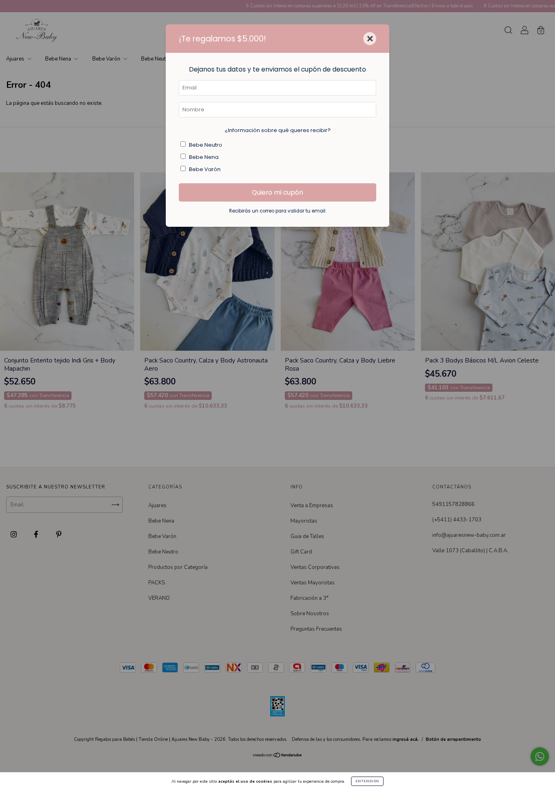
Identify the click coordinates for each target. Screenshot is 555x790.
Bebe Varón (205, 169)
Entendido (367, 781)
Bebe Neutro (205, 145)
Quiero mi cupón (277, 192)
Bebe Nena (204, 157)
